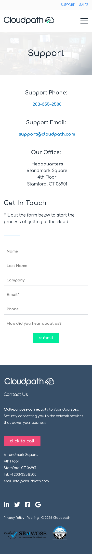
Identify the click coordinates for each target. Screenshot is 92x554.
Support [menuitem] (67, 5)
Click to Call (22, 441)
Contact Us (16, 394)
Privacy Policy (14, 517)
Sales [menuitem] (83, 5)
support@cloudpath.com (47, 134)
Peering (32, 517)
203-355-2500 (47, 104)
